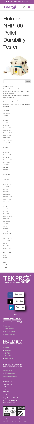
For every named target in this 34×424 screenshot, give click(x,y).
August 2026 (6, 113)
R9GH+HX (15, 397)
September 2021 (7, 201)
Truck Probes (9, 329)
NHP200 (8, 353)
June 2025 (6, 145)
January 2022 (6, 194)
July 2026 (5, 115)
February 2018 (7, 248)
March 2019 (6, 228)
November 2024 (7, 155)
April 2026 (5, 123)
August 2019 (6, 221)
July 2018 (5, 243)
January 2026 (6, 130)
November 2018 (7, 233)
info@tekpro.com (11, 402)
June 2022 (6, 186)
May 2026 (5, 120)
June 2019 (6, 223)
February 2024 (7, 172)
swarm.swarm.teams (15, 394)
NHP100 (8, 350)
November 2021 (7, 199)
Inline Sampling (10, 334)
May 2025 (5, 147)
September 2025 (7, 140)
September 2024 (7, 159)
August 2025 (6, 142)
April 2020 (5, 211)
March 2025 (6, 152)
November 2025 (7, 135)
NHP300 (8, 356)
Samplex (5, 265)
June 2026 (6, 118)
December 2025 (7, 132)
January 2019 (6, 231)
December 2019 (7, 216)
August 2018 (6, 241)
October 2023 (6, 174)
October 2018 (6, 236)
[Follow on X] (10, 301)
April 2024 (5, 167)
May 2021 (5, 204)
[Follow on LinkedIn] (11, 307)
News (4, 262)
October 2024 (6, 157)
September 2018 (7, 238)
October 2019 (6, 218)
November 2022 (7, 184)
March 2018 (6, 245)
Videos (5, 267)
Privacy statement (10, 376)
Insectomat (6, 260)
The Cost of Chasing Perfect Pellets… (12, 88)
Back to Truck (10, 331)
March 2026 (6, 125)
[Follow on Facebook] (10, 295)
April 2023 (5, 182)
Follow (18, 294)
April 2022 (5, 189)
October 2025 (6, 137)
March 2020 (6, 213)
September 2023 (7, 177)
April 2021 (5, 206)
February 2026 (7, 128)
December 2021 (7, 196)
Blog (4, 255)
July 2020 (5, 209)
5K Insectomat (10, 373)
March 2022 (6, 191)
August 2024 (6, 162)
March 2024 (6, 169)
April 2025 (5, 150)
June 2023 (6, 179)
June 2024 (6, 164)
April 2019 (5, 226)
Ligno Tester (9, 358)
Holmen (5, 257)
